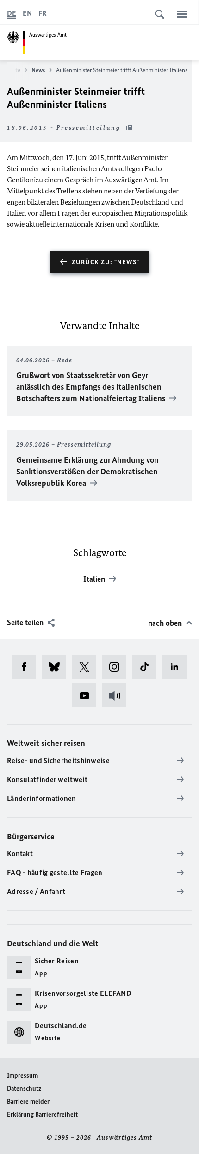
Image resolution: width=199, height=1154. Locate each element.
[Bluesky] (57, 667)
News (38, 70)
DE (11, 13)
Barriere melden (29, 1101)
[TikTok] (147, 667)
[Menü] (182, 14)
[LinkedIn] (177, 667)
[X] (87, 667)
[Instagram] (117, 667)
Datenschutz (24, 1088)
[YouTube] (87, 695)
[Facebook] (27, 667)
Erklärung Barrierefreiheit (42, 1114)
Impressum (22, 1076)
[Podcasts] (117, 695)
